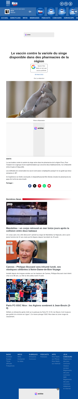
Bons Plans (15, 18)
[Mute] (30, 11)
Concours (57, 18)
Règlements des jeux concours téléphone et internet (67, 383)
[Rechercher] (66, 4)
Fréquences (10, 366)
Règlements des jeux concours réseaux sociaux (67, 363)
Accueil (4, 18)
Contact (9, 357)
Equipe (8, 359)
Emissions (32, 357)
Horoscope (69, 18)
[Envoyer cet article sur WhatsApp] (44, 187)
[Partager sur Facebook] (29, 187)
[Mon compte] (70, 4)
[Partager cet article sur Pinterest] (39, 187)
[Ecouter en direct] (62, 4)
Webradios (34, 18)
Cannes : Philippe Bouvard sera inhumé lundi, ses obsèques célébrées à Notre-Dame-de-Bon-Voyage (33, 268)
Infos (25, 18)
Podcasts (46, 18)
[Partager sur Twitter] (34, 187)
